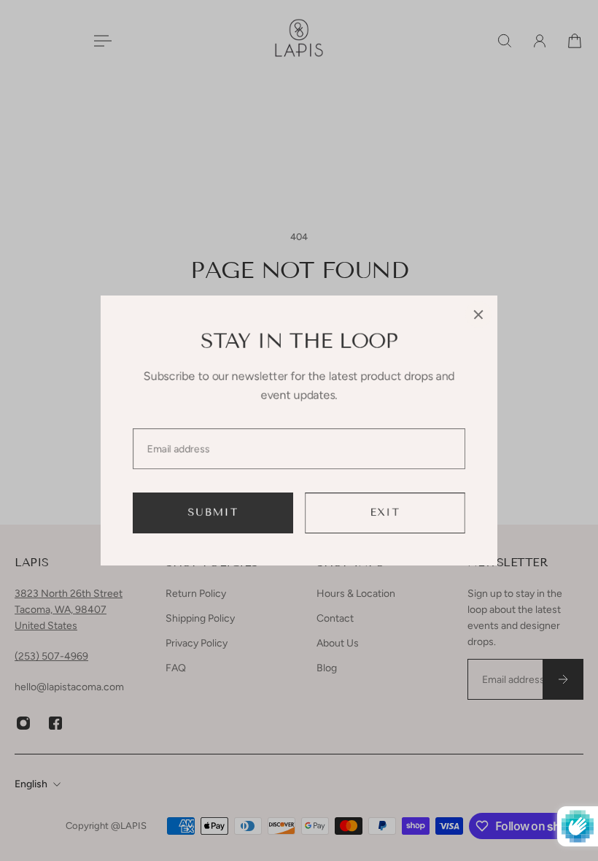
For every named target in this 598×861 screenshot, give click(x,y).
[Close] (478, 314)
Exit (385, 512)
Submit (213, 512)
